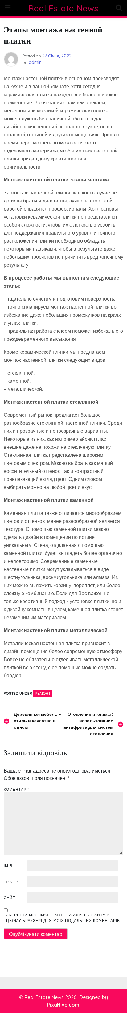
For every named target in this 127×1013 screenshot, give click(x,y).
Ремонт (43, 693)
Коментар (16, 789)
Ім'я (9, 865)
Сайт (9, 897)
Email (11, 881)
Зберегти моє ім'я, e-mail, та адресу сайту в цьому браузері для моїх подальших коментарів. (63, 918)
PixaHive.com (63, 1005)
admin (35, 62)
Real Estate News (63, 8)
